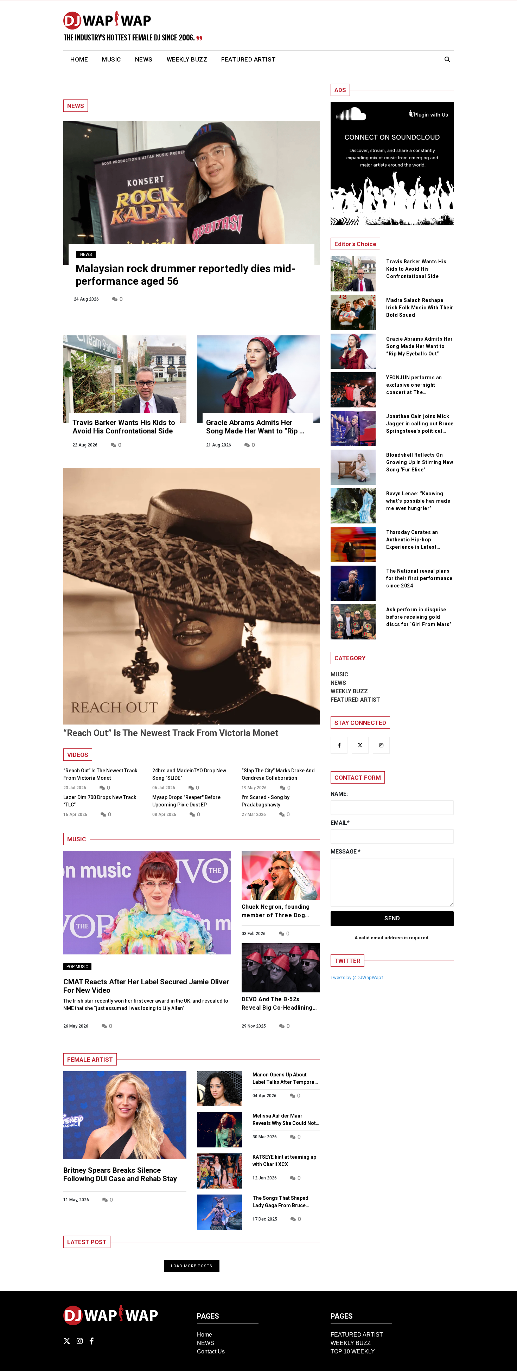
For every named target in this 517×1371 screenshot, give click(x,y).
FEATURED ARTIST (248, 59)
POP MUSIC (77, 966)
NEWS (144, 59)
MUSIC (339, 674)
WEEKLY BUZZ (187, 59)
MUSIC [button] (111, 59)
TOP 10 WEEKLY (353, 1351)
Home (204, 1335)
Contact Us (211, 1351)
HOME (82, 59)
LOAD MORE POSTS (191, 1266)
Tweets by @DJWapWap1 (357, 977)
